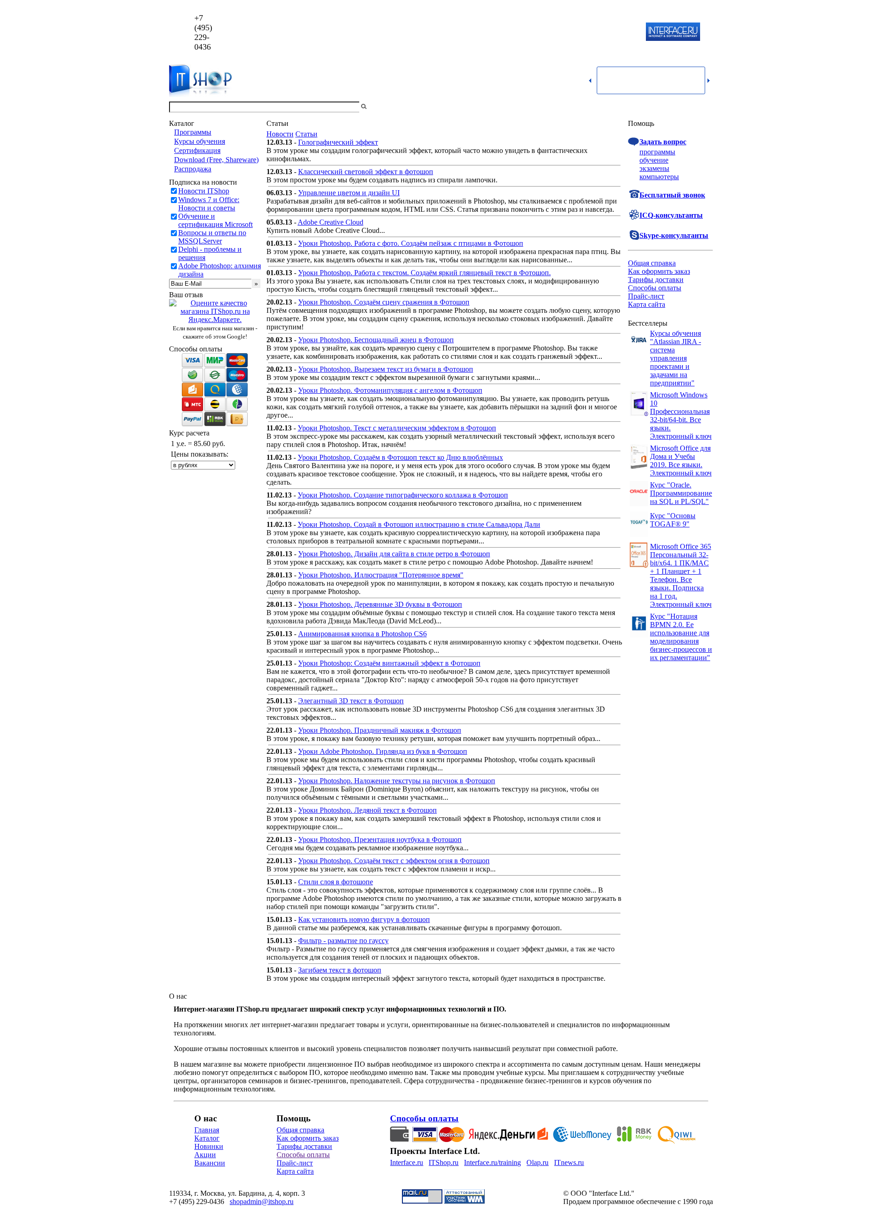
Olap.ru (537, 1162)
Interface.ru (406, 1162)
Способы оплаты (654, 288)
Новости (280, 134)
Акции (205, 1155)
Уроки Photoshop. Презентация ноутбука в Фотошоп (380, 839)
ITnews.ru (569, 1162)
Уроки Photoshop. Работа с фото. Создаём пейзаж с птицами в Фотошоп (410, 243)
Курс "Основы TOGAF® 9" (672, 520)
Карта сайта (646, 304)
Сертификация (197, 150)
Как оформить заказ (659, 271)
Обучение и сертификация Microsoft (215, 220)
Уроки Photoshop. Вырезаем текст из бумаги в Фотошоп (385, 369)
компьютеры (659, 177)
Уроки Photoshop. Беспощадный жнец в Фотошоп (376, 340)
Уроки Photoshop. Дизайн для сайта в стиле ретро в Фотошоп (394, 554)
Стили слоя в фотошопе (335, 882)
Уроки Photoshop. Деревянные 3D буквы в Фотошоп (380, 604)
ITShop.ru (443, 1162)
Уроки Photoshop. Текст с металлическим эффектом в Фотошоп (397, 428)
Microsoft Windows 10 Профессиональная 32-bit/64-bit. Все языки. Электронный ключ (681, 415)
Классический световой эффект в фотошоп (365, 171)
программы (657, 152)
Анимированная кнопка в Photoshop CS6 (362, 634)
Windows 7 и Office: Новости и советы (208, 204)
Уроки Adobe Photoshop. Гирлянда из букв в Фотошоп (382, 751)
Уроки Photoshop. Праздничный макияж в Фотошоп (379, 730)
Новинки (208, 1146)
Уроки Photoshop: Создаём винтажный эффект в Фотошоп (389, 663)
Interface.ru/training (492, 1162)
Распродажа (192, 169)
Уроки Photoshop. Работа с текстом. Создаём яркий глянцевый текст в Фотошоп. (424, 273)
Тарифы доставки (656, 279)
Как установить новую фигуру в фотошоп (364, 919)
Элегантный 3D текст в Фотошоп (351, 701)
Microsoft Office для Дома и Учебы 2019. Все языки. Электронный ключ (681, 460)
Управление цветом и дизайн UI (349, 193)
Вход (705, 107)
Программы (192, 132)
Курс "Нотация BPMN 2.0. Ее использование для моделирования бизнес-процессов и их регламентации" (681, 637)
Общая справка (652, 263)
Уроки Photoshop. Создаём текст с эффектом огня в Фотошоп (394, 861)
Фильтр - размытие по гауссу (343, 940)
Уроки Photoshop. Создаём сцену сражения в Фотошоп (383, 302)
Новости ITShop (203, 191)
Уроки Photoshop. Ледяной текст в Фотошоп (367, 810)
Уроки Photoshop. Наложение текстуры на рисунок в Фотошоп (396, 781)
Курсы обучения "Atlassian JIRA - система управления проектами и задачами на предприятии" (675, 358)
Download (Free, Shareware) (216, 160)
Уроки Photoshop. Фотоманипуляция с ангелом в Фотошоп (390, 390)
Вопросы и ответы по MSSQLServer (212, 237)
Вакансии (209, 1163)
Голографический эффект (338, 142)
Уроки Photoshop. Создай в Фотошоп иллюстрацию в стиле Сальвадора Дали (419, 524)
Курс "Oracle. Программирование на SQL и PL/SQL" (681, 493)
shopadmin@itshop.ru (559, 32)
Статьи (306, 134)
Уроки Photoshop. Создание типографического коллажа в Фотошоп (403, 495)
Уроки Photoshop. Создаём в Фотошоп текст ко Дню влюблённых (400, 457)
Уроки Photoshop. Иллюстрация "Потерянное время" (381, 575)
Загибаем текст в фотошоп (339, 970)
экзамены (654, 168)
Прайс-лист (646, 296)
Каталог (207, 1138)
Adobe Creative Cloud (330, 222)
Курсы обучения (199, 141)
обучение (653, 160)
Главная (206, 1130)
